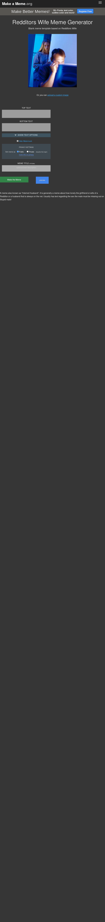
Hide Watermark (25, 141)
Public (21, 151)
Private (31, 151)
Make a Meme (17, 3)
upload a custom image (58, 95)
